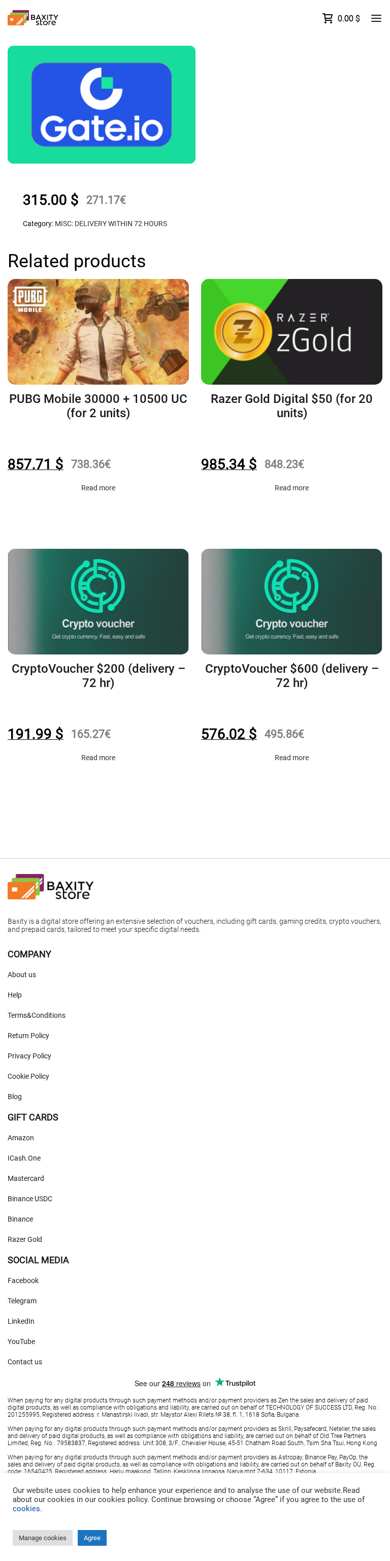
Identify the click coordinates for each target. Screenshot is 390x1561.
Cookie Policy (28, 1076)
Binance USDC (30, 1199)
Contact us (25, 1362)
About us (22, 975)
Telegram (22, 1301)
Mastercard (26, 1178)
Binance (20, 1219)
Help (15, 995)
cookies (26, 1508)
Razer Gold (25, 1239)
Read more (98, 488)
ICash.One (24, 1158)
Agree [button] (92, 1538)
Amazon (21, 1138)
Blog (15, 1096)
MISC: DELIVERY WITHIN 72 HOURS (111, 224)
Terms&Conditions (37, 1015)
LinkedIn (21, 1321)
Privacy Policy (29, 1056)
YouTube (21, 1341)
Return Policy (28, 1036)
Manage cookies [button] (43, 1538)
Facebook (23, 1280)
